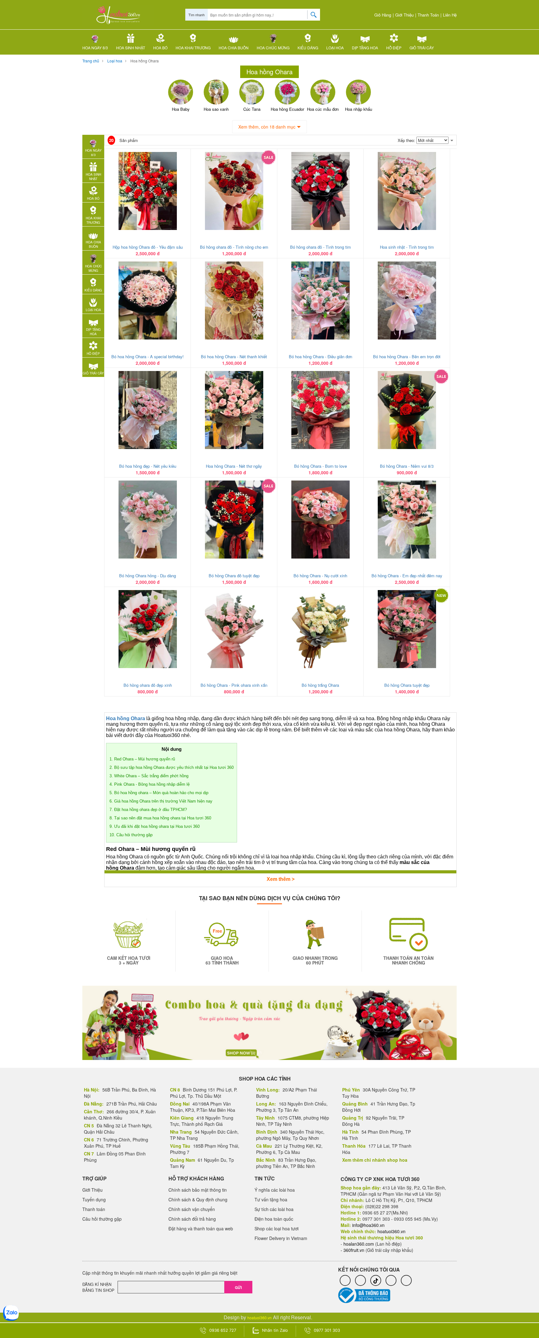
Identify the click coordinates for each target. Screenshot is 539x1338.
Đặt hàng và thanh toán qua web (200, 1228)
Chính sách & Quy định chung (197, 1199)
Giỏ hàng (382, 15)
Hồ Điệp (393, 47)
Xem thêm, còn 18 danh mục (266, 127)
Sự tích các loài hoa (274, 1209)
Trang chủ (90, 60)
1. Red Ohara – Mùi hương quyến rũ (142, 759)
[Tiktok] (375, 1280)
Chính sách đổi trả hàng (192, 1219)
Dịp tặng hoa (365, 47)
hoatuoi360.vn (259, 1317)
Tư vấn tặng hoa (271, 1199)
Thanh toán (428, 15)
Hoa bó (160, 47)
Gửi (238, 1287)
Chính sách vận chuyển (191, 1209)
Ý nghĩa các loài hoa (275, 1190)
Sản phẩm (123, 140)
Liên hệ (450, 15)
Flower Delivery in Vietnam (281, 1238)
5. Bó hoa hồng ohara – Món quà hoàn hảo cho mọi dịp (158, 792)
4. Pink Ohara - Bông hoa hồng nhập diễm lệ (149, 784)
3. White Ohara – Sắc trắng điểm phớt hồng (148, 776)
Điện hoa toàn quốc (274, 1219)
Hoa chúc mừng (273, 47)
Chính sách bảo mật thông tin (197, 1190)
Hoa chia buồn (234, 47)
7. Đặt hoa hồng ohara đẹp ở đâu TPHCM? (148, 809)
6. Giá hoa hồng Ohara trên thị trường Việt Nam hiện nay (160, 801)
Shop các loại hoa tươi (277, 1228)
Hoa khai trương (193, 47)
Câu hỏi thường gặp (102, 1219)
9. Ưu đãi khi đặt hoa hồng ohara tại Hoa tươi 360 (154, 826)
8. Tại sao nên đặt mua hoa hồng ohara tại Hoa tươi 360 (160, 818)
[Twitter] (360, 1280)
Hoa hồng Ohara (144, 60)
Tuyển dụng (94, 1199)
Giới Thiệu (404, 15)
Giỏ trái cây (422, 47)
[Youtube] (406, 1280)
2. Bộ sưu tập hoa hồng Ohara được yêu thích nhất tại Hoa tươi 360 (171, 767)
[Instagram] (391, 1280)
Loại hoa (335, 47)
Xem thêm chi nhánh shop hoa (374, 1160)
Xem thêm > (280, 879)
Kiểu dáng (308, 47)
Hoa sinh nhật (130, 47)
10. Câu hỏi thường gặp (131, 835)
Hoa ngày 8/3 (95, 47)
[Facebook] (345, 1280)
